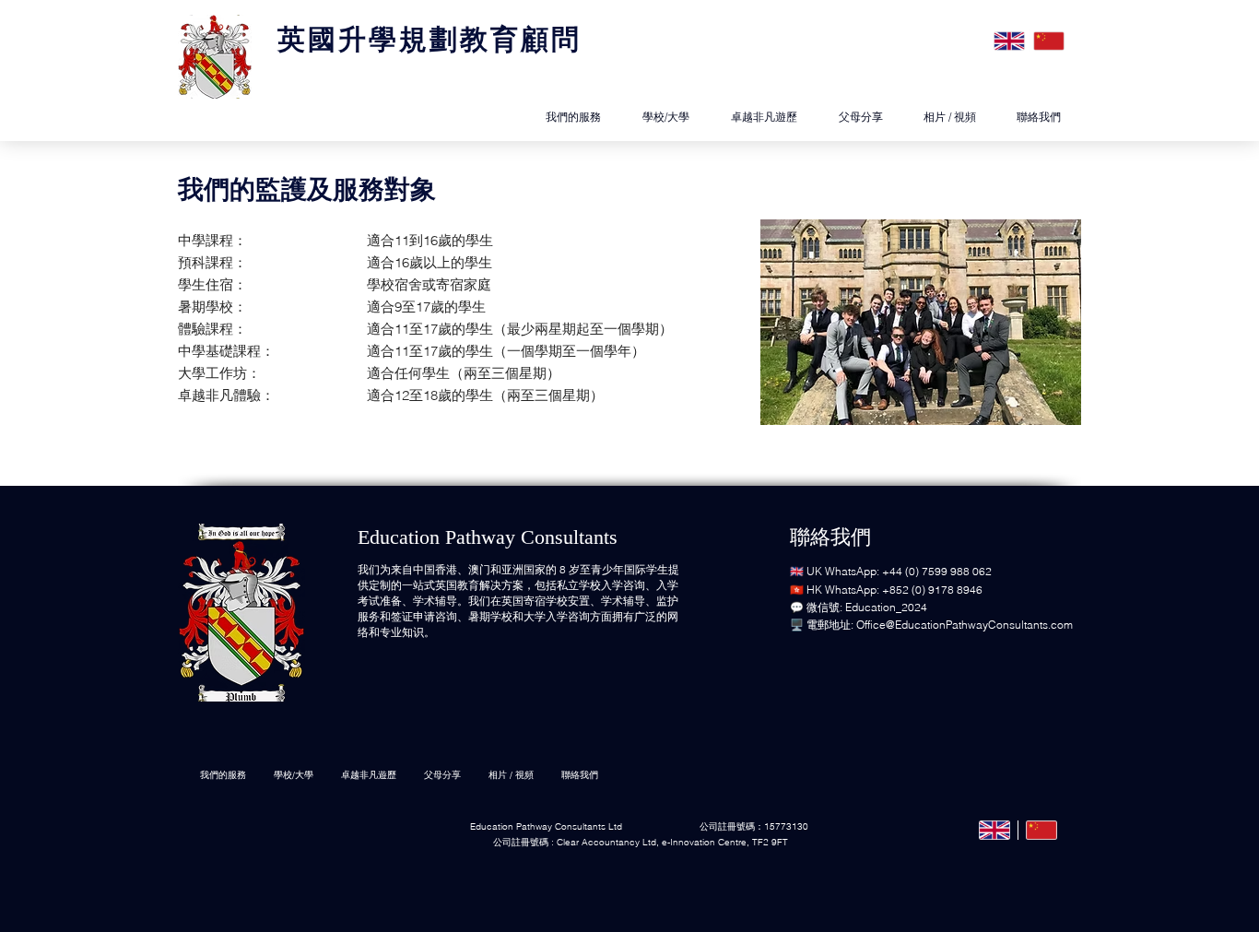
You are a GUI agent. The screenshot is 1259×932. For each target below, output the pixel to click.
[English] (1009, 40)
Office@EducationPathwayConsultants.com (964, 624)
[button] (949, 117)
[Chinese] (1048, 40)
